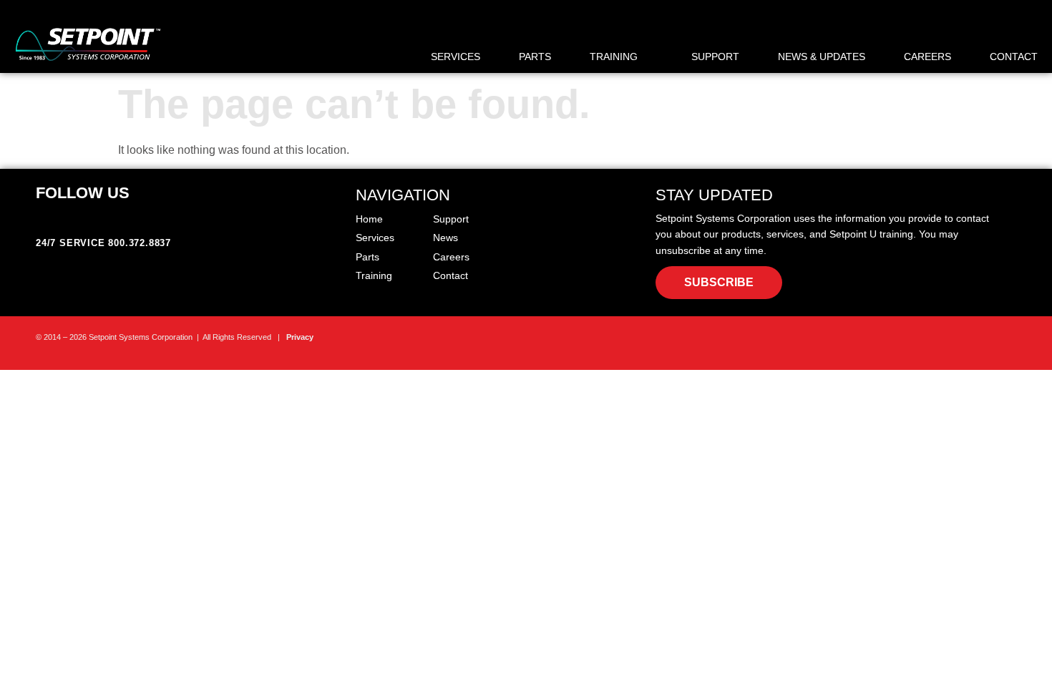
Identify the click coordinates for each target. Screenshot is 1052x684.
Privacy (299, 337)
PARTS (535, 56)
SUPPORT (715, 56)
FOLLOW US (83, 193)
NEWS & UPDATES (821, 56)
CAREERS (927, 56)
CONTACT (1014, 56)
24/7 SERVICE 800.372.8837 (103, 243)
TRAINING (614, 56)
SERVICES (455, 56)
